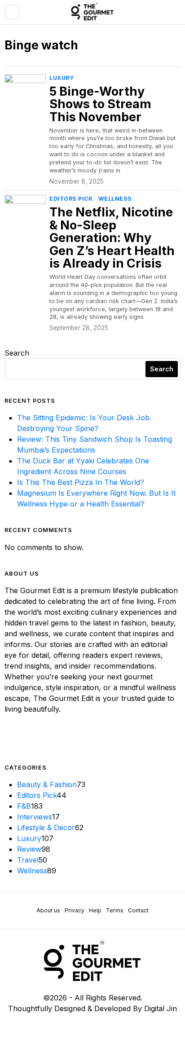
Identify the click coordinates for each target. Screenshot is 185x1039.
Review (29, 849)
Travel (28, 859)
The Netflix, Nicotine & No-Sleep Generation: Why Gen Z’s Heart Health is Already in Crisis (112, 238)
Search (16, 352)
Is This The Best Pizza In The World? (80, 482)
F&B (24, 805)
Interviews (34, 816)
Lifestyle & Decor (46, 827)
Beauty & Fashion (47, 784)
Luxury (61, 78)
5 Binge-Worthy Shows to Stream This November (100, 104)
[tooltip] (11, 739)
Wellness (115, 198)
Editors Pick (70, 198)
